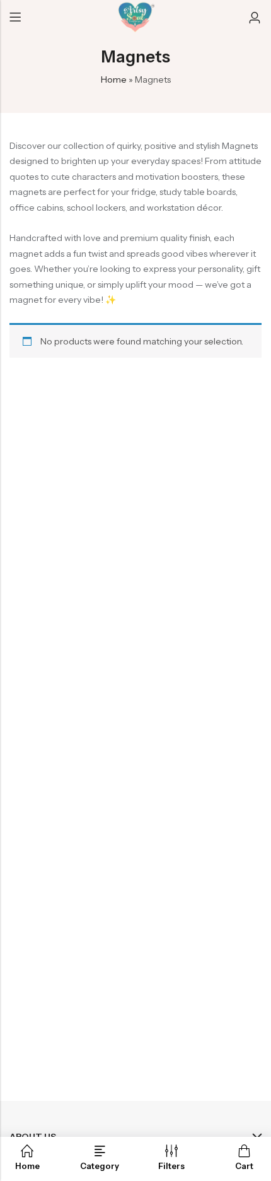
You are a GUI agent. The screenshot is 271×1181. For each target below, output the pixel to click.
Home (114, 79)
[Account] (255, 18)
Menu (15, 18)
